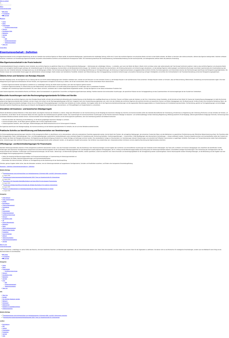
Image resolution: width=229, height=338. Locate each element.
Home (4, 21)
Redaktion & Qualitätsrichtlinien (11, 306)
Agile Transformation (8, 199)
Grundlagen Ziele (7, 31)
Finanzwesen (6, 25)
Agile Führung (6, 197)
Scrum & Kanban (7, 234)
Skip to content (4, 1)
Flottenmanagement (10, 40)
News (4, 23)
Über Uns (5, 295)
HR (3, 220)
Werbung (4, 301)
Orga (3, 37)
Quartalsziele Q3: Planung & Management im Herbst (38, 188)
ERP (6, 39)
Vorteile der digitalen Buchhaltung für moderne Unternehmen (40, 185)
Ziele (3, 336)
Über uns (5, 44)
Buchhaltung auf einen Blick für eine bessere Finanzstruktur (40, 181)
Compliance (5, 207)
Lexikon (4, 328)
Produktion (5, 232)
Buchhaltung (5, 203)
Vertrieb (4, 35)
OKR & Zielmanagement (9, 228)
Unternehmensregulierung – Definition (23, 166)
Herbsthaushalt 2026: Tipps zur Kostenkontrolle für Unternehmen (41, 177)
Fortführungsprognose (11, 27)
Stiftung (4, 236)
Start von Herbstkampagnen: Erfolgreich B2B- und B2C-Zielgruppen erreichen (45, 173)
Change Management (8, 205)
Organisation (5, 330)
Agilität (4, 201)
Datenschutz (5, 304)
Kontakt (4, 297)
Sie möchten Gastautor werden (11, 299)
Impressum (5, 303)
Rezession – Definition (6, 166)
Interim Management (8, 222)
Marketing (5, 33)
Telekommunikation (10, 42)
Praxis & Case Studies (8, 230)
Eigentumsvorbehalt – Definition (18, 52)
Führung (4, 29)
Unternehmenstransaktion (9, 239)
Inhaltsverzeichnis (7, 308)
